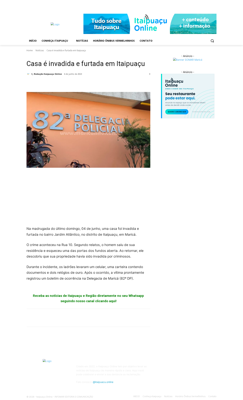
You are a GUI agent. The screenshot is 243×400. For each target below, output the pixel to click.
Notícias (40, 50)
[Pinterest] (46, 83)
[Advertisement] (88, 197)
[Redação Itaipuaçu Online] (29, 74)
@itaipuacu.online (103, 381)
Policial (40, 55)
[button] (212, 40)
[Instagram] (214, 6)
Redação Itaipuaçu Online (48, 74)
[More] (63, 83)
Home (30, 50)
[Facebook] (209, 6)
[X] (38, 83)
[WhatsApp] (54, 83)
